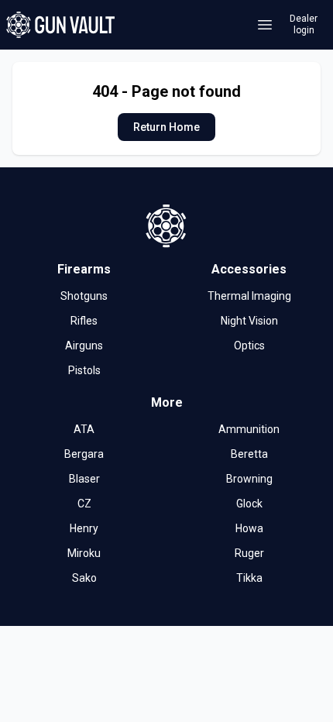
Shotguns (84, 296)
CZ (84, 503)
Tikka (249, 578)
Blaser (84, 479)
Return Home (166, 127)
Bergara (84, 454)
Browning (249, 479)
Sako (84, 578)
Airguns (84, 345)
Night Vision (249, 321)
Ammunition (249, 429)
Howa (249, 528)
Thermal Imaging (249, 296)
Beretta (249, 454)
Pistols (84, 370)
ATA (84, 429)
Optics (249, 345)
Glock (249, 503)
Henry (84, 528)
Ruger (249, 553)
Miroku (84, 553)
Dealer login (304, 24)
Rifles (84, 321)
